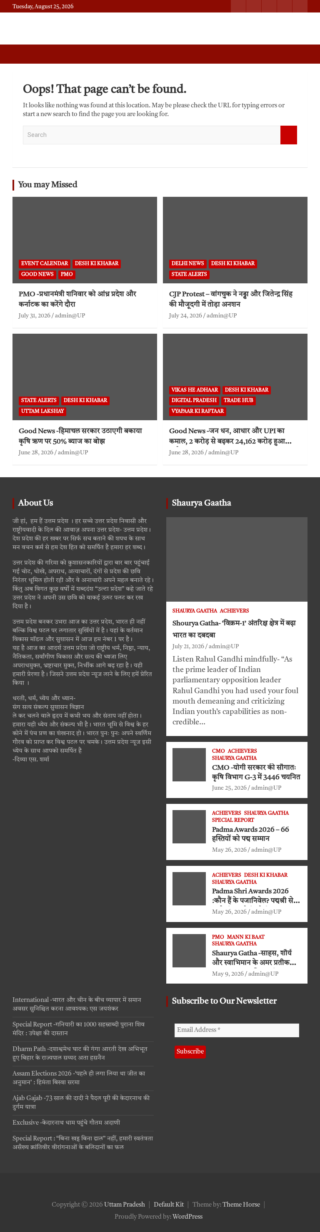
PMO (67, 274)
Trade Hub (238, 400)
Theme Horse (241, 1205)
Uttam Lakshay (42, 411)
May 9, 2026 (228, 974)
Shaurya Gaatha (201, 503)
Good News (37, 274)
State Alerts (189, 274)
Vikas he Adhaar (195, 390)
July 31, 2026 (34, 316)
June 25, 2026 (229, 788)
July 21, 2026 (188, 646)
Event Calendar (44, 263)
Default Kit (169, 1205)
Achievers (234, 611)
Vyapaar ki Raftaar (198, 411)
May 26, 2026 (229, 850)
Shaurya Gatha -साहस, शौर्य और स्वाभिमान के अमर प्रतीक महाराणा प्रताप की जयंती (252, 963)
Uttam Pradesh (124, 1205)
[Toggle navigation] (22, 54)
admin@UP (70, 316)
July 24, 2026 (185, 316)
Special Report (233, 820)
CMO (218, 751)
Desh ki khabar (96, 263)
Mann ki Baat (246, 937)
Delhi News (188, 263)
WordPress (187, 1217)
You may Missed (48, 185)
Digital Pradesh (194, 400)
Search (288, 135)
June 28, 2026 (36, 453)
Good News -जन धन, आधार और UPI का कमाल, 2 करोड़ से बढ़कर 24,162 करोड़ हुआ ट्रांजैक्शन (227, 441)
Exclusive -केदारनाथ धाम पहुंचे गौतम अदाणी (66, 1123)
